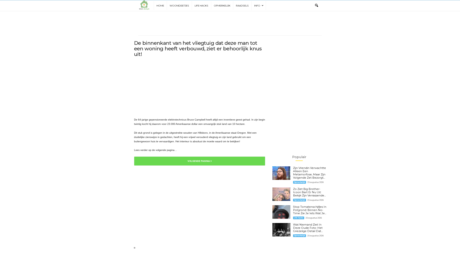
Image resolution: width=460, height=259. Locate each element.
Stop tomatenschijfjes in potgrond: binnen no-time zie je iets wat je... (309, 210)
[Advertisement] (230, 23)
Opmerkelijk (222, 5)
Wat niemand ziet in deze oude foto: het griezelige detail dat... (308, 228)
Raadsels (242, 5)
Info (257, 5)
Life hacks (201, 5)
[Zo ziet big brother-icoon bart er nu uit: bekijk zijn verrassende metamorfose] (281, 194)
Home (160, 5)
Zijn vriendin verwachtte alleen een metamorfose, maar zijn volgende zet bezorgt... (309, 172)
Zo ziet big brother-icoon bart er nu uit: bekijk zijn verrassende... (309, 192)
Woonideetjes (179, 5)
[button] (316, 6)
